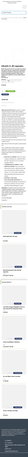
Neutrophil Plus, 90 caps (10, 236)
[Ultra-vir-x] (14, 35)
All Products (8, 79)
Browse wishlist (18, 407)
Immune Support (10, 82)
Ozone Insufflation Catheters (11, 342)
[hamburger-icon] (24, 6)
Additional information (8, 102)
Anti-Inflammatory (14, 80)
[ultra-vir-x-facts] (18, 55)
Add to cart (11, 91)
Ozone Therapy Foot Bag (10, 410)
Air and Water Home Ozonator (11, 376)
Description (5, 99)
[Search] (25, 12)
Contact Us (4, 200)
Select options (10, 266)
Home (2, 17)
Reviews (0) (4, 105)
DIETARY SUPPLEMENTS (9, 17)
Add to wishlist (5, 94)
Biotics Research (19, 17)
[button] (14, 454)
